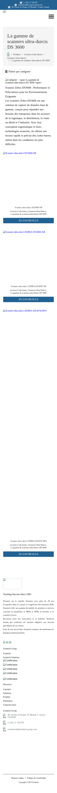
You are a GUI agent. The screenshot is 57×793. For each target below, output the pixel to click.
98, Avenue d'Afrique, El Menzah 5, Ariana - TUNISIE (27, 716)
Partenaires (7, 701)
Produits (16, 54)
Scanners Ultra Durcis (16, 58)
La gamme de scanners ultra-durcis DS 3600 (29, 214)
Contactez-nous (9, 705)
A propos (7, 689)
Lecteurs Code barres (33, 54)
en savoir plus (28, 220)
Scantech (7, 653)
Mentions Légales (17, 778)
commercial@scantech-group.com (22, 729)
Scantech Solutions (11, 657)
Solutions (7, 693)
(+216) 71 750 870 (16, 723)
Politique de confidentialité (36, 778)
